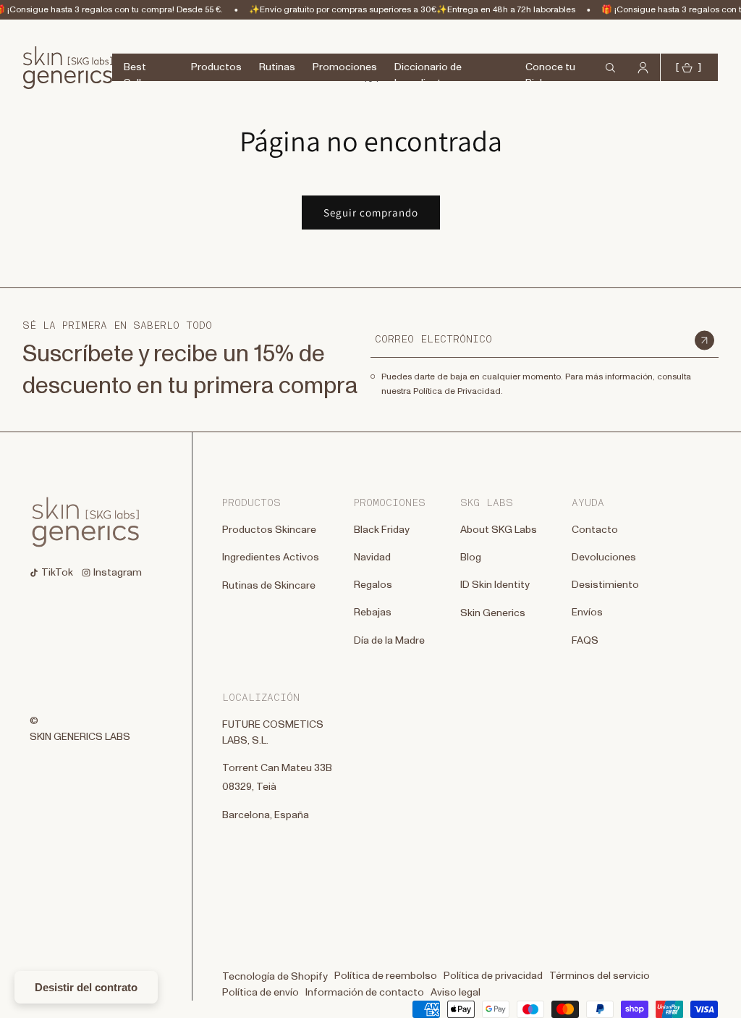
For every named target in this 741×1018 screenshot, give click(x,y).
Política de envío (260, 993)
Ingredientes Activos (270, 557)
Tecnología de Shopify (275, 977)
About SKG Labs (498, 530)
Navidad (372, 557)
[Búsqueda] (16, 53)
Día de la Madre (389, 641)
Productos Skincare (269, 530)
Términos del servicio (599, 976)
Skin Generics (492, 613)
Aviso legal (455, 993)
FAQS (585, 641)
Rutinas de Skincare (269, 586)
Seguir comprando (370, 212)
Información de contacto (364, 993)
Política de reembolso (385, 976)
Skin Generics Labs (80, 737)
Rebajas (372, 612)
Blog (470, 557)
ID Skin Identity (495, 585)
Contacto (595, 530)
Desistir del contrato (86, 987)
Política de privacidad (493, 976)
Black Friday (382, 530)
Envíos (587, 612)
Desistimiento (605, 585)
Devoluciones (604, 557)
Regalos (373, 585)
